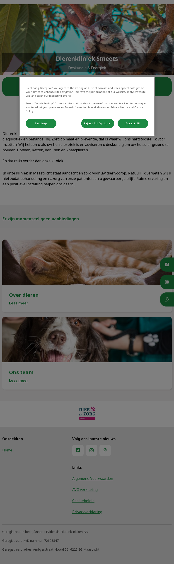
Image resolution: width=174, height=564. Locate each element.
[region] (87, 106)
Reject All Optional (98, 123)
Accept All (133, 123)
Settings (41, 123)
